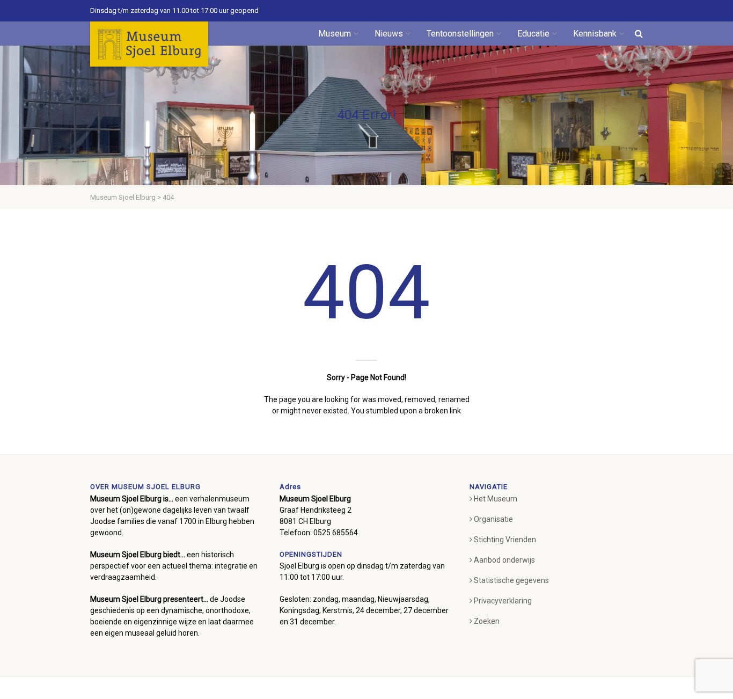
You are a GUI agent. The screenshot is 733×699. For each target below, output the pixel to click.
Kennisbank (595, 33)
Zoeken (487, 621)
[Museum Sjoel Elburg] (149, 44)
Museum (334, 33)
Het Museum (495, 498)
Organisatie (493, 519)
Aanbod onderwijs (504, 560)
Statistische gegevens (511, 580)
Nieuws (389, 33)
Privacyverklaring (503, 600)
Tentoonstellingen (460, 33)
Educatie (533, 33)
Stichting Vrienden (505, 539)
